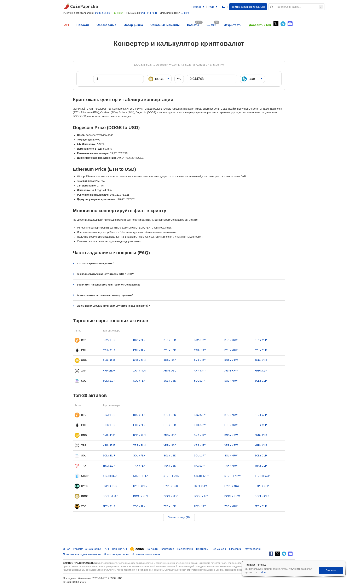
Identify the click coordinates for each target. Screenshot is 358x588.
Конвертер (167, 549)
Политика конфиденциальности (82, 554)
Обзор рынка (133, 25)
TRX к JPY (200, 465)
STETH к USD (171, 475)
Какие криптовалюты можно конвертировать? (105, 295)
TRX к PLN (139, 465)
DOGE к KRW (232, 496)
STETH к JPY (201, 475)
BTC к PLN (139, 340)
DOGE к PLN (140, 496)
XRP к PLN (139, 370)
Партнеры (202, 549)
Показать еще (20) (179, 517)
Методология (253, 549)
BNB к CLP (261, 360)
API (66, 25)
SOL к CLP (261, 380)
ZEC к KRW (230, 506)
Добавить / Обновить (265, 25)
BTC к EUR (109, 340)
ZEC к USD (169, 506)
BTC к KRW (230, 340)
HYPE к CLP (262, 486)
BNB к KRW (231, 360)
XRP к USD (169, 370)
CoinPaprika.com (80, 6)
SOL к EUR (109, 380)
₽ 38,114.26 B (149, 13)
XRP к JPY (200, 370)
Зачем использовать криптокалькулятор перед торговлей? (113, 305)
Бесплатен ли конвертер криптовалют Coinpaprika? (108, 284)
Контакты (152, 549)
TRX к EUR (109, 465)
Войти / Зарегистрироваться (248, 6)
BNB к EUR (109, 360)
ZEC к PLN (139, 506)
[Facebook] (271, 554)
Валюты (193, 25)
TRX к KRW (230, 465)
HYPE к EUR (110, 486)
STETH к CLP (262, 475)
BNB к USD (169, 360)
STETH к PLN (141, 475)
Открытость (233, 25)
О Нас (66, 549)
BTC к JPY (200, 340)
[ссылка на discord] (290, 23)
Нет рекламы (185, 549)
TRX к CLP (261, 465)
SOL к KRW (230, 380)
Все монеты (219, 549)
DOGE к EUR (110, 496)
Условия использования (146, 554)
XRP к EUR (109, 370)
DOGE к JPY (201, 496)
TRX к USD (169, 465)
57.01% (185, 13)
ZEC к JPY (200, 506)
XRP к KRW (231, 370)
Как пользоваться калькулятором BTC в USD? (105, 274)
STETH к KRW (232, 475)
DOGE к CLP (262, 496)
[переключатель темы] (223, 6)
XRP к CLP (261, 370)
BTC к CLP (261, 340)
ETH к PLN (139, 350)
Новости (82, 25)
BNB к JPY (200, 360)
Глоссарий (235, 549)
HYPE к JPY (201, 486)
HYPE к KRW (231, 486)
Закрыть (331, 570)
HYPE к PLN (140, 486)
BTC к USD (169, 340)
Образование (106, 25)
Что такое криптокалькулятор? (96, 263)
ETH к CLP (261, 350)
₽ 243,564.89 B (103, 13)
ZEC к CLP (261, 506)
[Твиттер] (275, 23)
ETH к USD (169, 350)
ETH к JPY (200, 350)
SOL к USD (169, 380)
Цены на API (119, 549)
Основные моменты (165, 25)
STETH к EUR (111, 475)
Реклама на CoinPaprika (87, 549)
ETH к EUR (109, 350)
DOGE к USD (170, 496)
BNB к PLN (139, 360)
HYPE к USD (170, 486)
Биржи (211, 25)
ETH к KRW (230, 350)
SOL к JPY (200, 380)
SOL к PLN (139, 380)
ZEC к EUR (109, 506)
